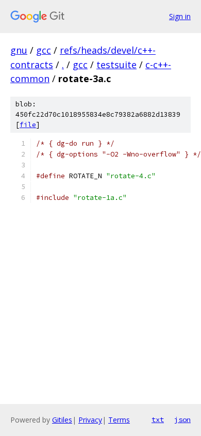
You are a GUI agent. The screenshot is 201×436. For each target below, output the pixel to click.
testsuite (116, 64)
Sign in (180, 16)
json (182, 419)
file (28, 124)
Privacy (90, 420)
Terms (119, 420)
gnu (18, 50)
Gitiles (62, 420)
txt (158, 419)
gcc (43, 50)
